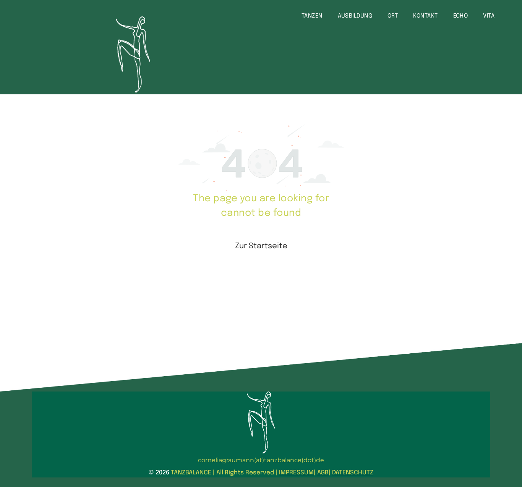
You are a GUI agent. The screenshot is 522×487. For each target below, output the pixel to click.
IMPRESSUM (296, 472)
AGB (323, 472)
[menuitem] (312, 16)
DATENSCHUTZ (352, 472)
